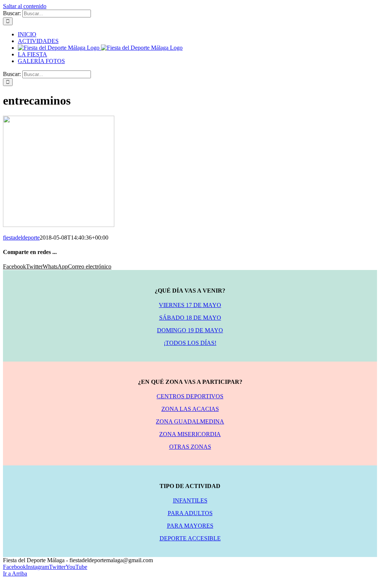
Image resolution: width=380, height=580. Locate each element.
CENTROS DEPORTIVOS (190, 396)
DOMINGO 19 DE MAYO (190, 330)
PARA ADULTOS (190, 513)
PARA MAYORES (190, 526)
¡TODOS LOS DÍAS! (190, 343)
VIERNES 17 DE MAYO (190, 305)
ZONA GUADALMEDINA (190, 421)
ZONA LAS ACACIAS (190, 409)
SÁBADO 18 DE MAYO (190, 317)
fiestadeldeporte (21, 237)
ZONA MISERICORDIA (190, 434)
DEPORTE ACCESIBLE (190, 538)
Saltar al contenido (24, 6)
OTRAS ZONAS (190, 447)
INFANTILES (190, 500)
